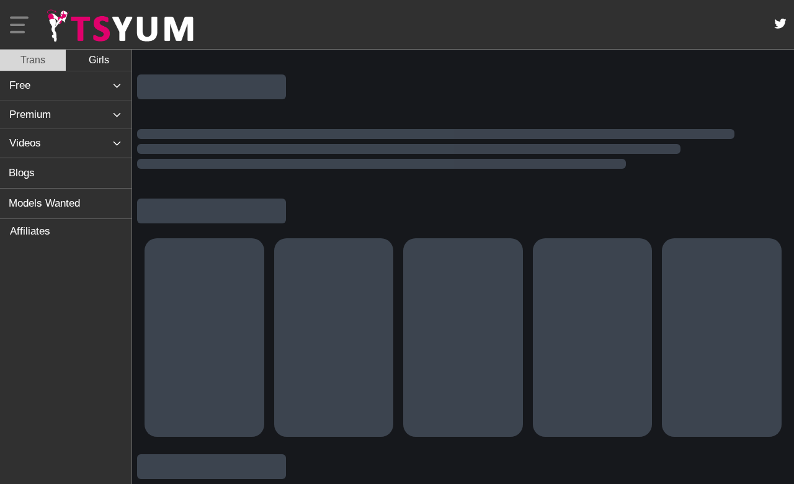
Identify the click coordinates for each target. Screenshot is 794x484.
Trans (32, 60)
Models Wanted (44, 203)
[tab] (33, 60)
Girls (99, 60)
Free (19, 85)
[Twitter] (780, 23)
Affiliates (30, 231)
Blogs (22, 173)
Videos (25, 143)
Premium (30, 114)
